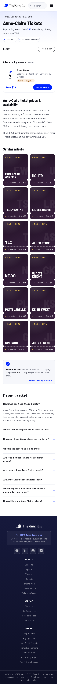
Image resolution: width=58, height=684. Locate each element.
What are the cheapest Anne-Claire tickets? (21, 422)
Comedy (28, 575)
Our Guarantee (28, 607)
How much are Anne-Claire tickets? (21, 403)
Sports (28, 565)
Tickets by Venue (28, 589)
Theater (28, 570)
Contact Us (28, 616)
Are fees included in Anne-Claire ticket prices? (23, 455)
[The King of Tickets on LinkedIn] (40, 547)
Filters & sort (46, 49)
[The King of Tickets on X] (24, 547)
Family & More (28, 579)
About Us (28, 602)
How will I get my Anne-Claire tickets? (22, 497)
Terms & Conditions (28, 644)
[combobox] (37, 5)
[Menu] (51, 5)
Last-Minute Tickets (28, 639)
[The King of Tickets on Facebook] (16, 547)
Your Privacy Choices (28, 658)
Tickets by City (28, 584)
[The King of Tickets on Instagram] (32, 547)
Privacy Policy (28, 649)
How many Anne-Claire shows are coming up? (24, 434)
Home (6, 16)
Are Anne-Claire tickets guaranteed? (22, 475)
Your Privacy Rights (28, 653)
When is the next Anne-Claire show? (21, 444)
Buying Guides (28, 634)
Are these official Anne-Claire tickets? (23, 466)
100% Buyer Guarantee (29, 39)
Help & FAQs (27, 630)
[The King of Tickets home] (15, 5)
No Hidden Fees (28, 612)
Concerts (15, 16)
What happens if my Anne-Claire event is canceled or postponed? (24, 486)
